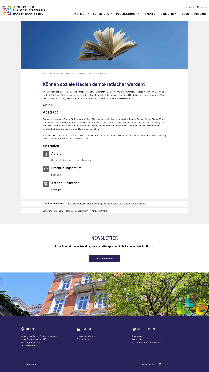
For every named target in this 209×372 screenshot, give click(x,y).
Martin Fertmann (152, 91)
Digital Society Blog (57, 98)
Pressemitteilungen (86, 335)
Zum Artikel (48, 104)
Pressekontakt (84, 339)
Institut (80, 13)
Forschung (101, 13)
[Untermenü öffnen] (88, 13)
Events (150, 13)
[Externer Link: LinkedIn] (159, 364)
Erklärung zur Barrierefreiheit (146, 342)
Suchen (191, 7)
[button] (202, 7)
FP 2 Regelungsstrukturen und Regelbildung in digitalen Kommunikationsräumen (107, 203)
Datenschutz (138, 339)
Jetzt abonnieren (104, 258)
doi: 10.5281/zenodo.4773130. (75, 138)
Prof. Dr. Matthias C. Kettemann (58, 95)
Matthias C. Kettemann (62, 160)
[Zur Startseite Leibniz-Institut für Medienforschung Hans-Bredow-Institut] (23, 14)
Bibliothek (168, 13)
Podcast (200, 13)
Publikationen (127, 13)
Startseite (47, 73)
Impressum (137, 335)
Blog (185, 13)
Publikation (58, 73)
